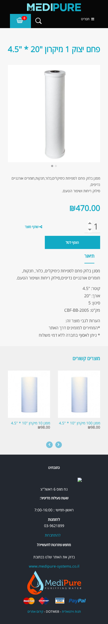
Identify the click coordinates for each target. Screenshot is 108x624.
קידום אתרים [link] (35, 611)
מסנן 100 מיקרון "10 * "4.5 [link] (79, 422)
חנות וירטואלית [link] (71, 611)
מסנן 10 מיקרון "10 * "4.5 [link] (30, 422)
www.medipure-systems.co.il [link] (54, 566)
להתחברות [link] (53, 535)
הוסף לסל (72, 242)
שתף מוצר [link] (32, 226)
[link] (54, 7)
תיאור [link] (89, 256)
